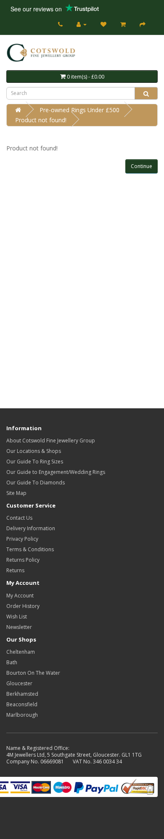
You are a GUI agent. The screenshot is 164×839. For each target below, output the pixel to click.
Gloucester (19, 683)
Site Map (16, 493)
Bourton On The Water (33, 672)
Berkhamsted (22, 693)
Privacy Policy (22, 538)
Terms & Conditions (30, 549)
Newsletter (19, 627)
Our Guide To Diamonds (35, 482)
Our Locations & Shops (33, 451)
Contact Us (19, 517)
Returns (15, 570)
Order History (23, 606)
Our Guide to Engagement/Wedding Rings (55, 472)
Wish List (16, 616)
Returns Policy (23, 559)
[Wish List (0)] (103, 24)
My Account (20, 595)
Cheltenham (20, 651)
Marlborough (22, 714)
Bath (11, 662)
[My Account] (82, 24)
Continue (141, 166)
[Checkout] (142, 24)
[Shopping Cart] (123, 24)
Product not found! (40, 120)
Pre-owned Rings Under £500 (79, 110)
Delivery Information (30, 528)
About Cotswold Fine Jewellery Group (50, 440)
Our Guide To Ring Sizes (34, 461)
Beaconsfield (21, 704)
